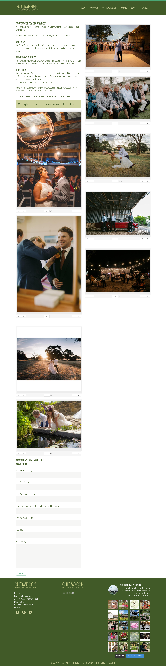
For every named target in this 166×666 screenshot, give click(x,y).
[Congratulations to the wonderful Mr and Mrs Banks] (145, 625)
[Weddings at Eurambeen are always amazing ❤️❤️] (123, 647)
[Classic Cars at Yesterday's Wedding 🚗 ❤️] (123, 625)
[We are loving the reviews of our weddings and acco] (134, 636)
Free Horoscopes (68, 593)
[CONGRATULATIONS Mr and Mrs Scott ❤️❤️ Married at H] (145, 636)
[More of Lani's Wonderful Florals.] (113, 636)
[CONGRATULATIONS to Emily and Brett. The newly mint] (145, 647)
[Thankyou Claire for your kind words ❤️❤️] (134, 625)
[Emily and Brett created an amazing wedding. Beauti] (134, 647)
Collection (48, 90)
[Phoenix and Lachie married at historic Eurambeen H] (113, 625)
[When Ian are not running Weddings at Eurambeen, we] (113, 647)
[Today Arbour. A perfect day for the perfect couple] (123, 636)
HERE (43, 460)
